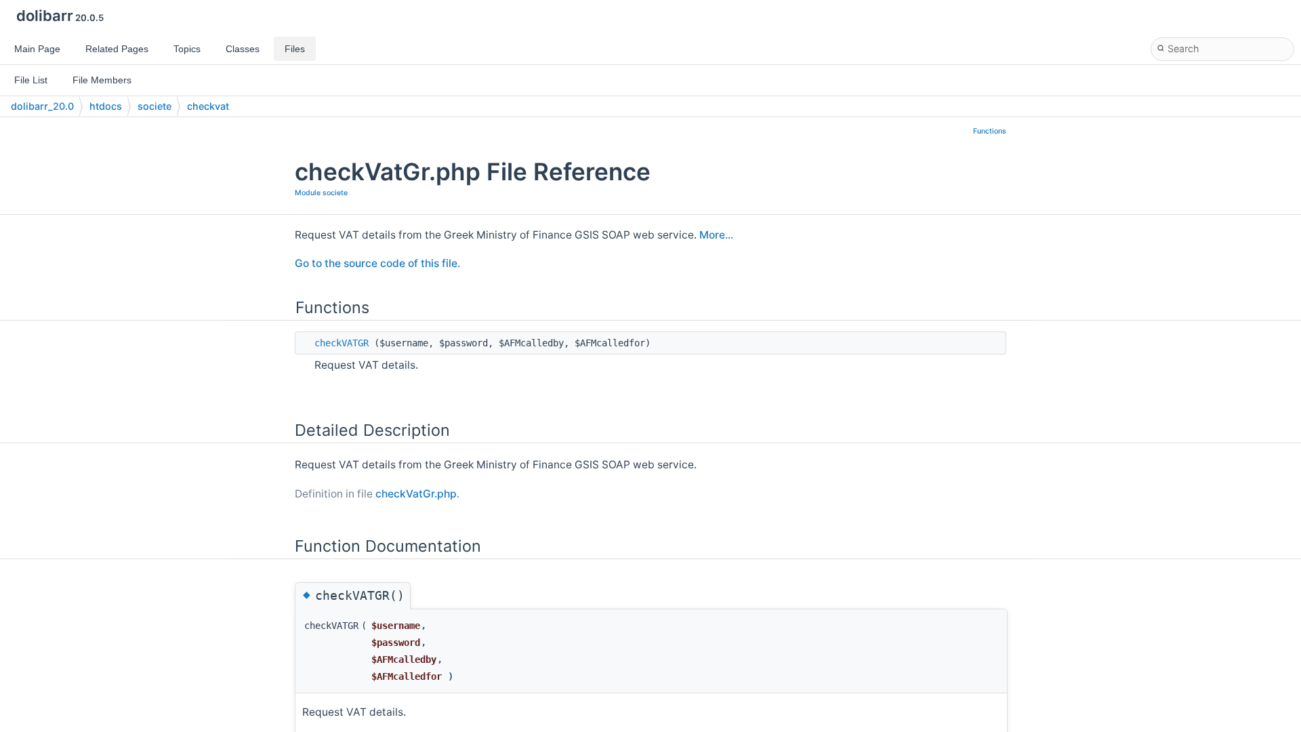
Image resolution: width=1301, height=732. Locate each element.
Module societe (321, 192)
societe (154, 106)
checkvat (208, 106)
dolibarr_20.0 (42, 106)
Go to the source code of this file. (377, 263)
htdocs (105, 106)
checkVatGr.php (416, 493)
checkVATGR (341, 343)
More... (716, 234)
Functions (989, 131)
